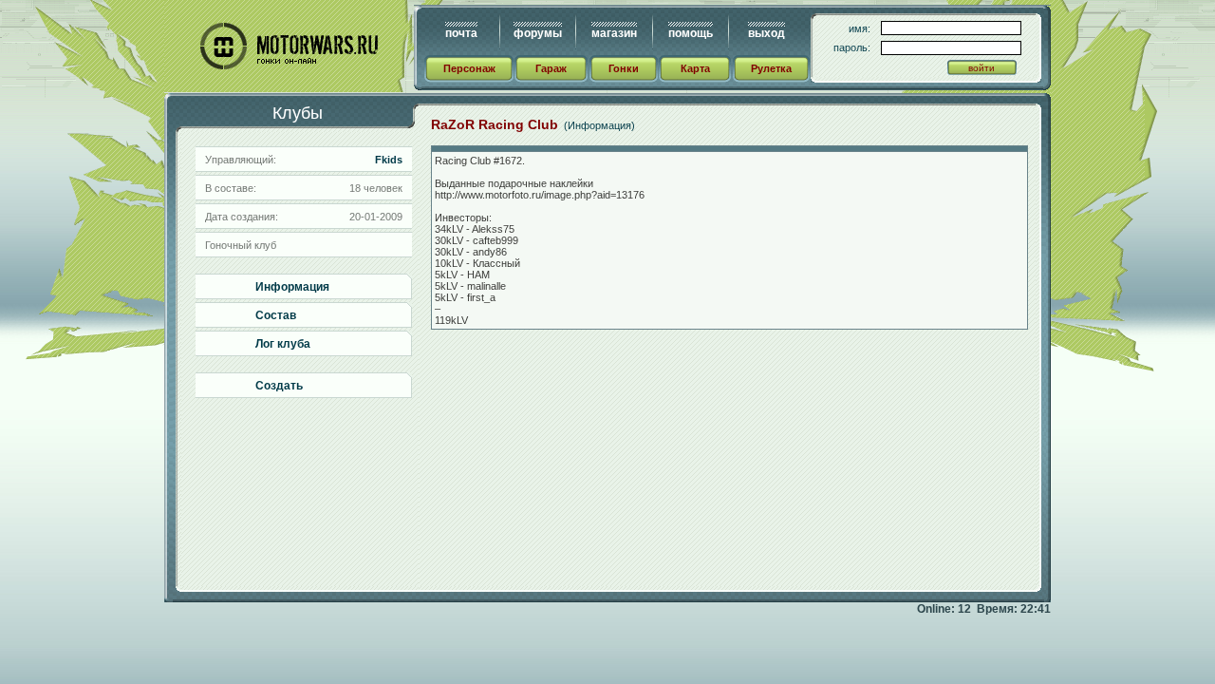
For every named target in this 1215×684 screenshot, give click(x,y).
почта (461, 33)
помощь (690, 33)
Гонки (623, 68)
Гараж (551, 68)
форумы (538, 33)
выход (766, 33)
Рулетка (771, 68)
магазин (614, 33)
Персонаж (469, 68)
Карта (695, 68)
